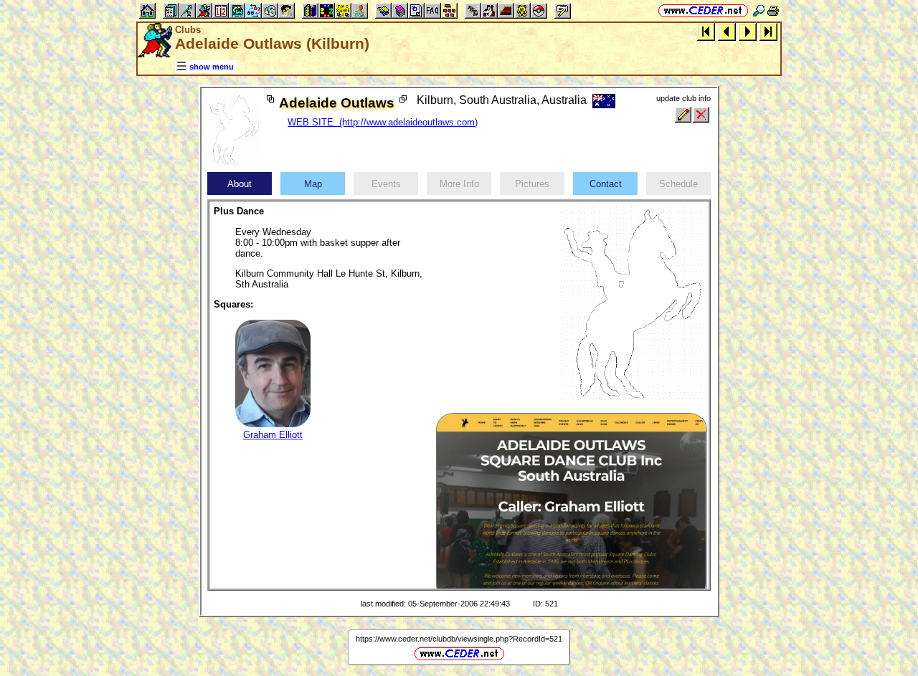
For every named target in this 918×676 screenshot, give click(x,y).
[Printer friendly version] (773, 10)
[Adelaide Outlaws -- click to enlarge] (233, 162)
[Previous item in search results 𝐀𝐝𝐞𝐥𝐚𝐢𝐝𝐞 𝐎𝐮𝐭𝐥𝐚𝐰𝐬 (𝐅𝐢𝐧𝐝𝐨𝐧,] (727, 31)
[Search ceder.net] (759, 10)
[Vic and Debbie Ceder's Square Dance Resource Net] (703, 10)
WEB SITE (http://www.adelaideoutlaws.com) (383, 122)
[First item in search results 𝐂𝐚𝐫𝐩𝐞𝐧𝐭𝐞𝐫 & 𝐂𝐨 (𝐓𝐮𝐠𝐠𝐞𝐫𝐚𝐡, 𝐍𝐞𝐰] (706, 31)
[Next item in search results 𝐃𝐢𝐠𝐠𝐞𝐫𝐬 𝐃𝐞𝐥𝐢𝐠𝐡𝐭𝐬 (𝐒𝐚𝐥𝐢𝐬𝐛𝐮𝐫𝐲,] (748, 31)
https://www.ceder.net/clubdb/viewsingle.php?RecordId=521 (459, 638)
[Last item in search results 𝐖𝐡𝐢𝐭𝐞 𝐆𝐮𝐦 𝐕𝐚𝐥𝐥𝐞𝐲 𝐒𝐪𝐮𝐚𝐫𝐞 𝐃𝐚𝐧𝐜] (768, 31)
